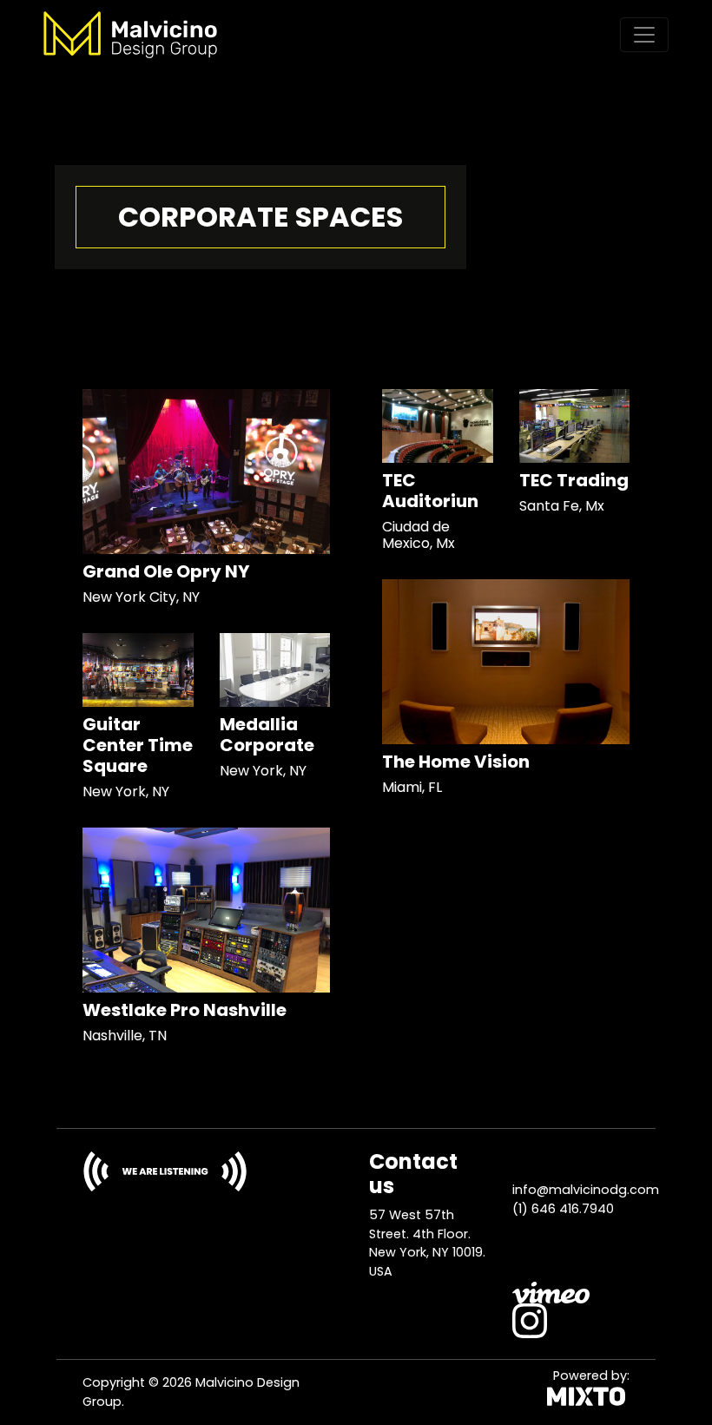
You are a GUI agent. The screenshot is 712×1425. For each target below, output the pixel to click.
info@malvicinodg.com (585, 1189)
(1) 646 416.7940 (563, 1208)
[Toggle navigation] (644, 34)
